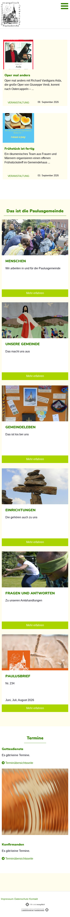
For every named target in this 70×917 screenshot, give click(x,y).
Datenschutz (21, 898)
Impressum (7, 898)
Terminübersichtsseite (19, 762)
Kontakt (33, 898)
